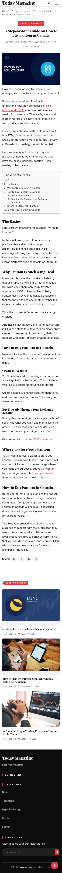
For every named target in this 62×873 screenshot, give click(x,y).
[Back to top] (54, 865)
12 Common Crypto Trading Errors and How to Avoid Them (30, 733)
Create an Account (20, 195)
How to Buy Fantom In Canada (23, 192)
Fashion (6, 826)
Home (5, 11)
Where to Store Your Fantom (22, 205)
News (5, 792)
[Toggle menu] (56, 3)
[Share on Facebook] (21, 559)
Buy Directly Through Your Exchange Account (29, 201)
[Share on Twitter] (14, 559)
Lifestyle (6, 818)
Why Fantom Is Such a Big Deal (24, 188)
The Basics (12, 184)
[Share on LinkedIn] (29, 559)
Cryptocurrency (20, 11)
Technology (8, 800)
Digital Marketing (11, 809)
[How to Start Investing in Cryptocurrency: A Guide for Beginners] (31, 657)
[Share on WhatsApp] (36, 559)
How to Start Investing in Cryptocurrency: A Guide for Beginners (28, 680)
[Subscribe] (57, 852)
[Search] (49, 3)
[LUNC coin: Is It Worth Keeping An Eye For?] (31, 607)
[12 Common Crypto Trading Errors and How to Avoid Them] (31, 709)
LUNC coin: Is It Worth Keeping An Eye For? (28, 629)
